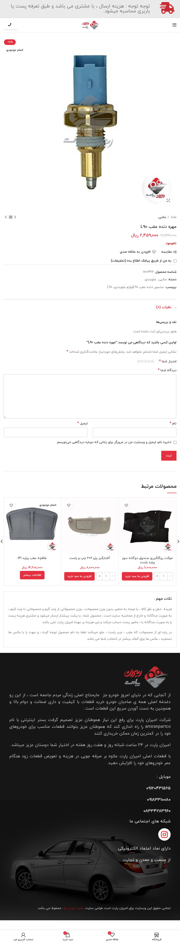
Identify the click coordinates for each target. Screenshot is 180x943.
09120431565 (158, 788)
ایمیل (82, 423)
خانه (173, 217)
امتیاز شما (167, 361)
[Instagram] (164, 834)
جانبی (162, 217)
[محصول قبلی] (15, 217)
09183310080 (159, 800)
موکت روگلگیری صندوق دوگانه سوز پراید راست (147, 560)
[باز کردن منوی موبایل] (174, 25)
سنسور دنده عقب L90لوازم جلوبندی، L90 (135, 287)
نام (173, 423)
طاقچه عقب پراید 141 (32, 558)
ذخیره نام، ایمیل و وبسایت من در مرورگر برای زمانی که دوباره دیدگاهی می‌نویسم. (113, 442)
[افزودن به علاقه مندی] (126, 505)
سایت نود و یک (73, 908)
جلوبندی (150, 279)
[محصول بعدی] (6, 217)
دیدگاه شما (167, 370)
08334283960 (157, 811)
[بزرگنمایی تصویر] (168, 200)
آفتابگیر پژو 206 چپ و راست (89, 558)
